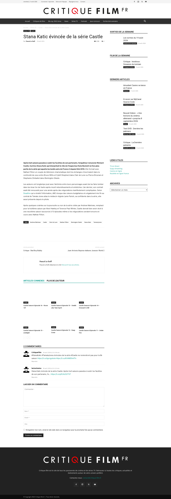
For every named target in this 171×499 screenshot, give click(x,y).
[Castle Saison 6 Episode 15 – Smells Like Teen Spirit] (64, 295)
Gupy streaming (116, 168)
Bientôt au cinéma (129, 148)
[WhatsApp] (41, 46)
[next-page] (28, 337)
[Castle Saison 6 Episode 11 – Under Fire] (91, 320)
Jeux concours (95, 21)
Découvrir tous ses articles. (70, 265)
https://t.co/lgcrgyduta (46, 358)
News (66, 21)
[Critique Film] (85, 11)
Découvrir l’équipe (61, 1)
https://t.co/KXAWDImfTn (66, 358)
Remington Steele (76, 222)
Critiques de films (39, 21)
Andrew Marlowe (35, 222)
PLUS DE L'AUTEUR (55, 280)
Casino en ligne (116, 171)
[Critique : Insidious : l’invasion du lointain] (116, 68)
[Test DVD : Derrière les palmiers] (116, 135)
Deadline (27, 193)
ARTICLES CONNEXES (33, 280)
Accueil (27, 21)
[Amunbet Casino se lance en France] (116, 92)
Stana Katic (87, 222)
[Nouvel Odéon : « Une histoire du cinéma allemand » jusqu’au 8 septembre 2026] (116, 119)
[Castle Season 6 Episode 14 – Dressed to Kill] (91, 295)
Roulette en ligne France (119, 173)
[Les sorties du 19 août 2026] (116, 44)
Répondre (34, 361)
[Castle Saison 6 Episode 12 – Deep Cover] (64, 319)
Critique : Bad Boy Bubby (32, 251)
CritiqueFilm (36, 352)
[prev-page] (24, 337)
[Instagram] (138, 1)
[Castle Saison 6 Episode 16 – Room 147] (36, 295)
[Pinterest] (36, 46)
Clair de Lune (53, 222)
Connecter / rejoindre (47, 1)
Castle (41, 28)
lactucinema (36, 368)
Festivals (84, 21)
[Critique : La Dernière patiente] (116, 149)
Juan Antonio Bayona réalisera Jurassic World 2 (86, 251)
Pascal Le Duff (30, 41)
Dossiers (126, 91)
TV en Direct (114, 166)
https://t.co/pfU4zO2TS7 (61, 374)
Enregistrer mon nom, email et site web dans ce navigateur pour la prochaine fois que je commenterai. (64, 430)
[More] (47, 46)
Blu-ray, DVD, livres (54, 21)
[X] (142, 1)
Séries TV (75, 21)
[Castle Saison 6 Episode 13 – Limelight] (36, 320)
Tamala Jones (98, 222)
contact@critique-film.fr (92, 478)
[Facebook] (134, 1)
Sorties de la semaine (110, 21)
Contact (82, 1)
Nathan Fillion (64, 222)
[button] (145, 21)
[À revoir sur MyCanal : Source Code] (116, 106)
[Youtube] (146, 1)
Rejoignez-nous (73, 1)
